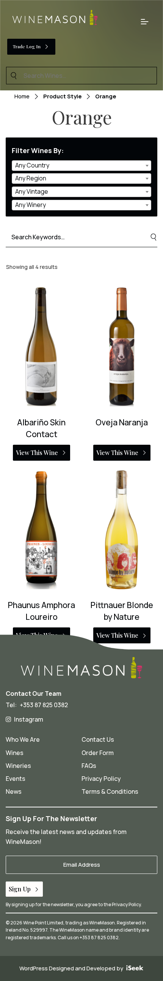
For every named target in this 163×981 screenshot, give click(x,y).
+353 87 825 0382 (44, 705)
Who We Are (23, 739)
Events (15, 778)
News (14, 791)
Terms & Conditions (110, 791)
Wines (15, 753)
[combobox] (81, 165)
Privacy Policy (101, 778)
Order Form (98, 753)
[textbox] (81, 165)
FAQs (89, 765)
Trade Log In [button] (27, 46)
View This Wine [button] (37, 453)
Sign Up (20, 889)
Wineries (18, 765)
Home (22, 96)
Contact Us (98, 739)
